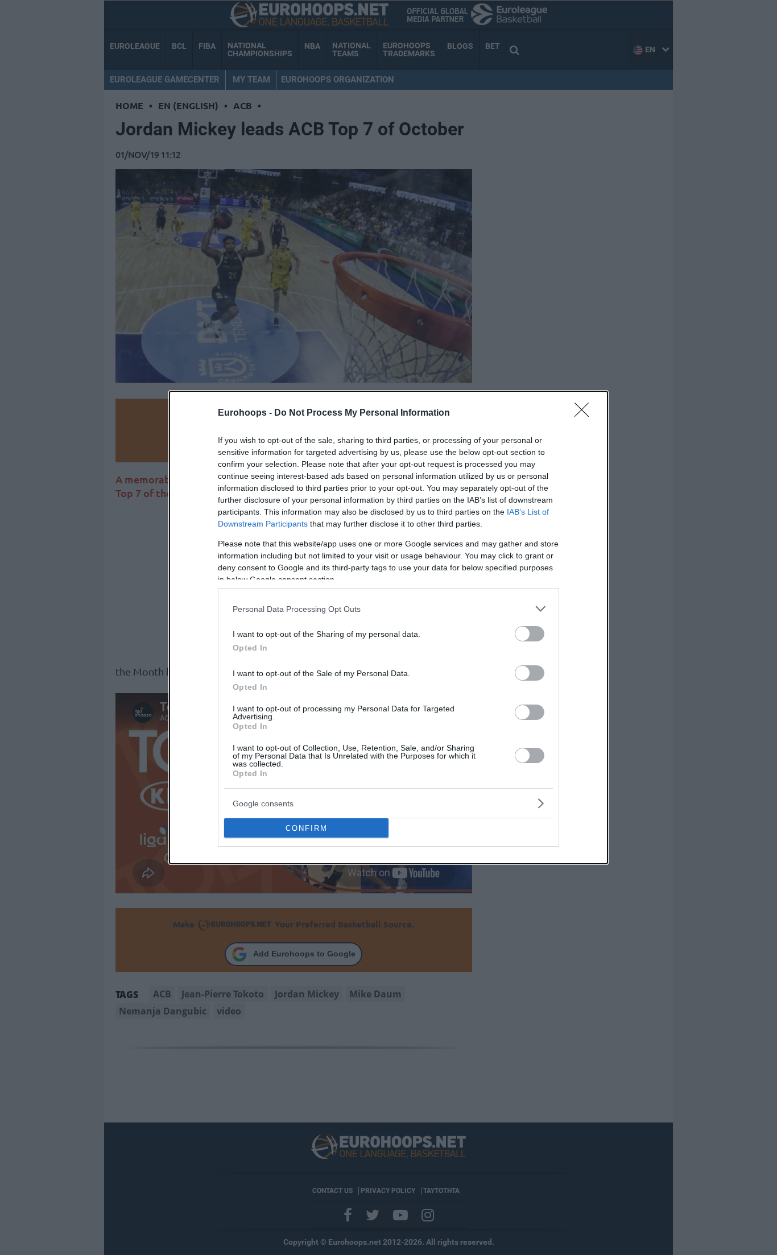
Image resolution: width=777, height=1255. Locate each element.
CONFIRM (307, 828)
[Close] (585, 413)
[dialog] (388, 627)
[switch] (529, 633)
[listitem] (388, 609)
